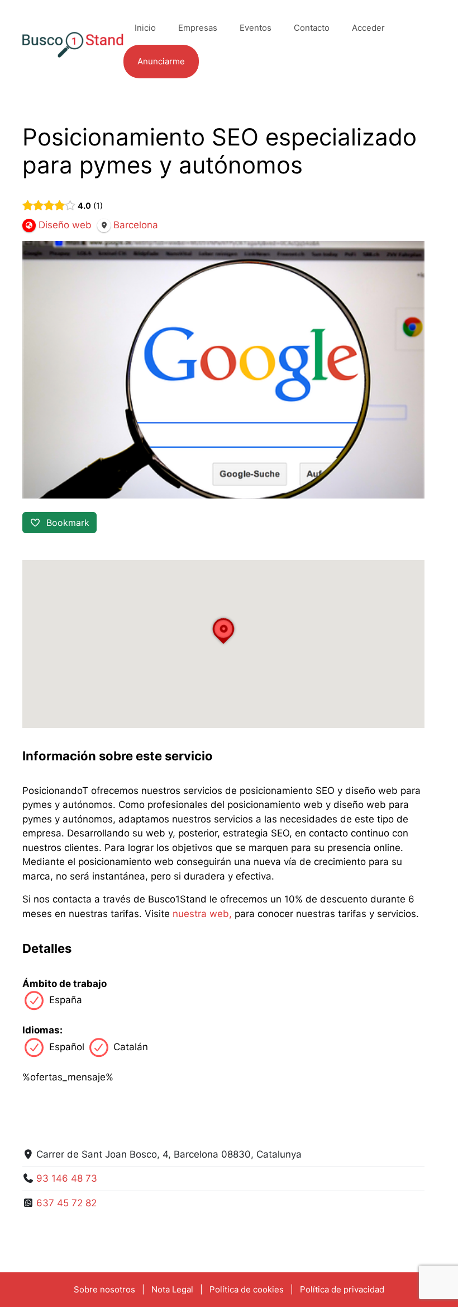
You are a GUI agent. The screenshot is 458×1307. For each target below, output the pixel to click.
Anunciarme (161, 61)
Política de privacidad (342, 1289)
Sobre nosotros (104, 1289)
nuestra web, (202, 913)
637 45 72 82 (66, 1203)
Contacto (312, 27)
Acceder (368, 27)
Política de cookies (246, 1289)
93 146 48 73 (66, 1178)
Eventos (255, 27)
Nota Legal (172, 1289)
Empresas (197, 27)
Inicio (145, 27)
